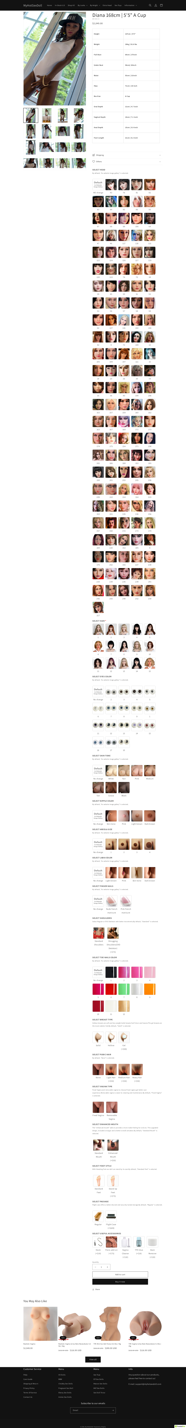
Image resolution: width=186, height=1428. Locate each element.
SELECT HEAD (98, 169)
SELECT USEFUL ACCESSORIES (106, 1233)
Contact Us (27, 1397)
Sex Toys (97, 1375)
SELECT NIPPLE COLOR (103, 801)
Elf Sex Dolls (99, 1379)
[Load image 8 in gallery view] (78, 131)
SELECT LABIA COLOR (102, 857)
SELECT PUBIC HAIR (101, 1054)
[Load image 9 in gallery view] (30, 147)
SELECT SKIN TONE (101, 755)
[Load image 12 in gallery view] (78, 147)
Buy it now (120, 1281)
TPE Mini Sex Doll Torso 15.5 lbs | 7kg (107, 1344)
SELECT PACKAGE (100, 1201)
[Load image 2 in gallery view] (46, 115)
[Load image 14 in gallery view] (46, 163)
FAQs (25, 1375)
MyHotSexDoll (89, 1427)
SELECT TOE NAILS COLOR (104, 957)
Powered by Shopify (100, 1427)
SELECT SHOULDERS (102, 918)
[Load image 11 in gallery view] (62, 147)
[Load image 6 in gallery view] (46, 131)
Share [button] (97, 1289)
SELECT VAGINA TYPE (102, 1086)
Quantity (95, 1262)
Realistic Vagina (29, 1344)
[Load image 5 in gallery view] (30, 131)
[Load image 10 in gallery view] (46, 147)
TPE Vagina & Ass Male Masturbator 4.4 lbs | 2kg (145, 1345)
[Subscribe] (113, 1410)
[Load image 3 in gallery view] (62, 115)
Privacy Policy (28, 1388)
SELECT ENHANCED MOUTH (105, 1124)
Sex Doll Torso (99, 1392)
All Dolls (61, 1375)
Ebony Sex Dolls (64, 1392)
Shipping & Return (30, 1383)
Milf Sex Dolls (99, 1388)
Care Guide (27, 1379)
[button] (82, 5)
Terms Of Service (30, 1392)
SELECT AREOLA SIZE (102, 829)
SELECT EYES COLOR (101, 676)
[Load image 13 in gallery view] (30, 163)
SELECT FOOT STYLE (101, 1166)
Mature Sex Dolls (100, 1383)
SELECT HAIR (98, 621)
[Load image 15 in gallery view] (62, 163)
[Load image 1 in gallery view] (30, 115)
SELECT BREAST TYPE (102, 1019)
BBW (60, 1379)
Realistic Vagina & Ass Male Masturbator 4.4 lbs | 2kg (74, 1345)
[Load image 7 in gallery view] (62, 131)
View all (93, 1359)
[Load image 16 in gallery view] (78, 163)
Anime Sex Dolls (65, 1397)
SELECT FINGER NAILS (102, 886)
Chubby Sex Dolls (65, 1383)
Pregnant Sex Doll (65, 1388)
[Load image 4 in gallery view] (78, 115)
